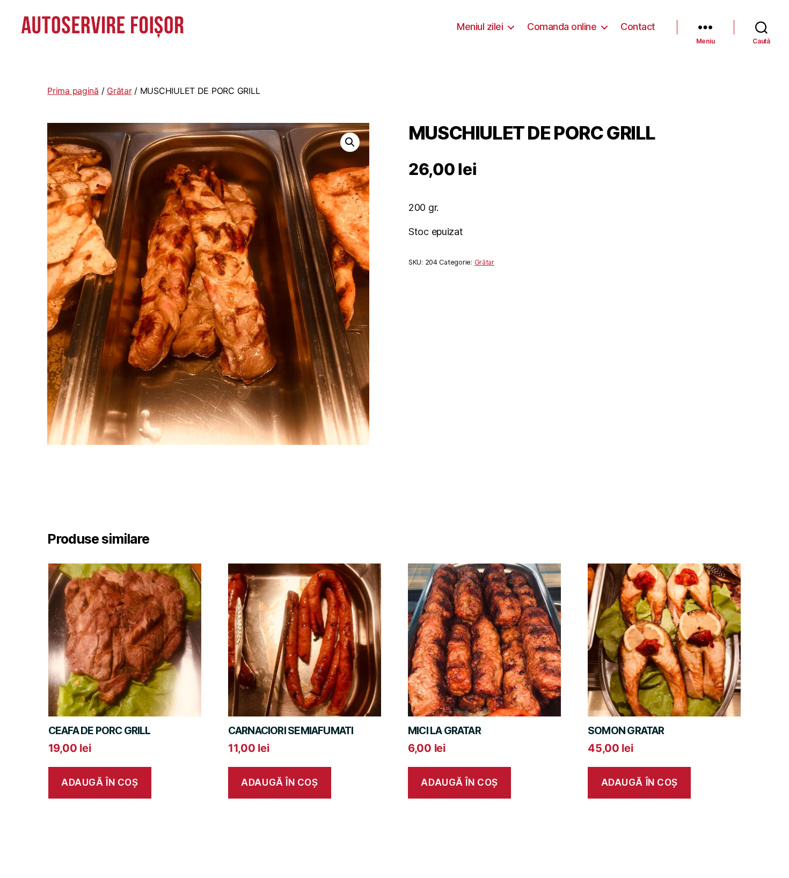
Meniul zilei (480, 26)
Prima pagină (73, 90)
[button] (350, 142)
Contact (637, 26)
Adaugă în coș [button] (99, 782)
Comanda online (561, 26)
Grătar (119, 90)
